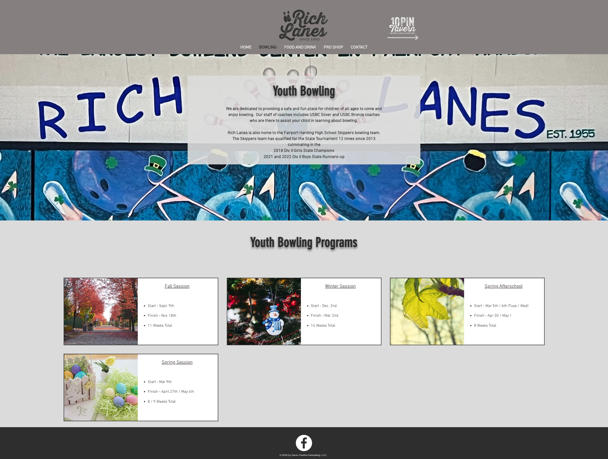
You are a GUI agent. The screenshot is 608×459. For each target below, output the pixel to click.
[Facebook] (304, 443)
